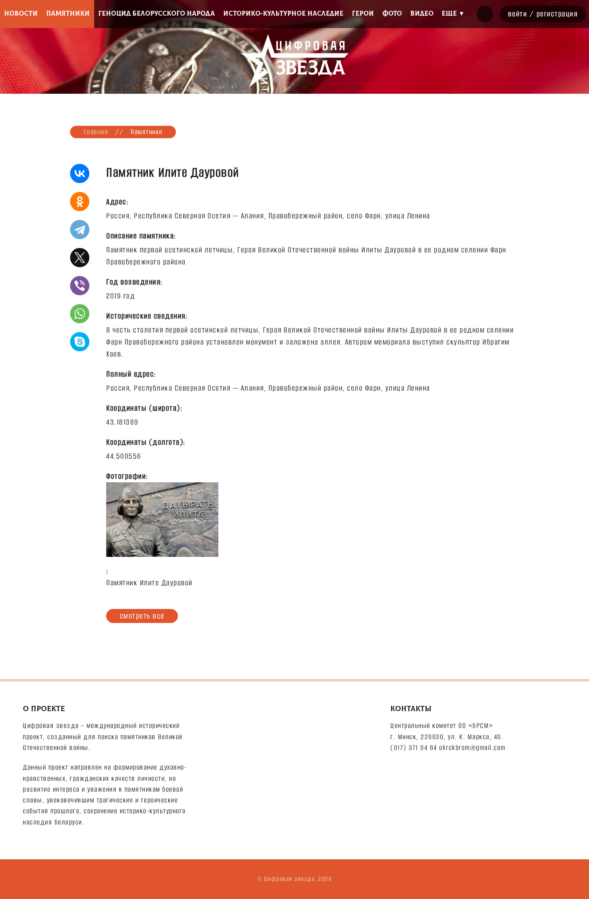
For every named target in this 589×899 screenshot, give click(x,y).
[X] (79, 257)
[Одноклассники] (79, 201)
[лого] (294, 60)
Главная (96, 132)
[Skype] (79, 341)
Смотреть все (142, 615)
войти (517, 13)
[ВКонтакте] (79, 173)
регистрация (557, 13)
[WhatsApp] (79, 313)
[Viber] (79, 285)
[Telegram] (79, 229)
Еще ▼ (453, 14)
